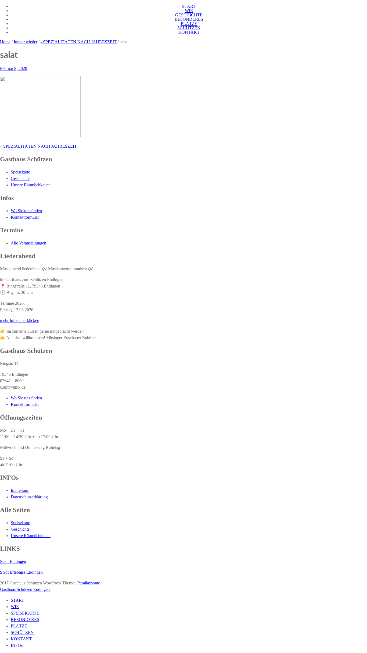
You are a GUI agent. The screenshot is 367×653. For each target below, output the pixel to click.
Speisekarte (20, 172)
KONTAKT (189, 32)
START (189, 6)
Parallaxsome (88, 583)
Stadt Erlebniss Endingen (21, 572)
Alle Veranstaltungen (28, 243)
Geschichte (20, 178)
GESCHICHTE (189, 15)
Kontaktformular (25, 217)
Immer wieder (25, 42)
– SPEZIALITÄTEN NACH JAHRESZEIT (38, 146)
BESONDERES (189, 19)
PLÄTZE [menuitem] (19, 626)
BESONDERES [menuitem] (25, 619)
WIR (189, 10)
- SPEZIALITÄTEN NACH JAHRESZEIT (79, 42)
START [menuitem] (17, 600)
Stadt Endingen (13, 561)
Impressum (20, 490)
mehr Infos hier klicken (19, 320)
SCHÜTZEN (188, 28)
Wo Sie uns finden (26, 210)
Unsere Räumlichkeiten (31, 185)
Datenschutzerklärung (29, 497)
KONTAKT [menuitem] (21, 639)
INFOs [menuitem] (17, 645)
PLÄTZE (189, 23)
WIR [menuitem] (15, 606)
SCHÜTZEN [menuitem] (22, 632)
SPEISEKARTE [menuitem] (25, 613)
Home (5, 42)
